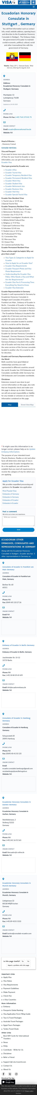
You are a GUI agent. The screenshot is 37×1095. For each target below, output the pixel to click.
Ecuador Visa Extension (14, 288)
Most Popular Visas (9, 491)
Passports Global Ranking (13, 1010)
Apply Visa (7, 977)
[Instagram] (16, 1074)
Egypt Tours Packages (11, 1025)
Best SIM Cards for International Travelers (16, 1037)
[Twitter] (10, 1074)
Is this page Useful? (11, 961)
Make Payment (9, 992)
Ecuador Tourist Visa (13, 173)
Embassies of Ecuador (10, 500)
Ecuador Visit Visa (12, 192)
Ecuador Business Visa (14, 189)
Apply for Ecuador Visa (13, 481)
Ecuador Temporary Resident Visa (18, 175)
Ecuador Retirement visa (15, 186)
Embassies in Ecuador (10, 503)
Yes (23, 961)
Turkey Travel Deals (11, 1029)
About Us (7, 1069)
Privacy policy (29, 1091)
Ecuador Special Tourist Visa (16, 195)
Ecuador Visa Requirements (16, 266)
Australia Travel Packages (13, 1021)
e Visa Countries (9, 1000)
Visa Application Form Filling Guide (16, 1014)
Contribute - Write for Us (13, 1050)
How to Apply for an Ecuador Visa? (19, 263)
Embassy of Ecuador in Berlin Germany (18, 645)
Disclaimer (7, 1053)
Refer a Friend (8, 1057)
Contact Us (7, 1066)
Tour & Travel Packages (12, 1018)
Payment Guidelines (11, 988)
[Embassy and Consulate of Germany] (25, 56)
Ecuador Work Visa (12, 181)
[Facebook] (3, 1074)
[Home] (8, 2)
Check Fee (7, 996)
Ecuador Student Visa (13, 184)
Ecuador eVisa (10, 170)
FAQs (5, 1046)
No (28, 961)
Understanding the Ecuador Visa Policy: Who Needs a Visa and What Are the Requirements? (19, 277)
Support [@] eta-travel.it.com (14, 1062)
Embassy (6, 1007)
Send (18, 529)
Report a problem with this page (18, 965)
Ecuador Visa (6, 162)
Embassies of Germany (11, 494)
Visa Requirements (10, 985)
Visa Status (7, 981)
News (5, 1042)
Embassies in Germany (11, 497)
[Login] (33, 2)
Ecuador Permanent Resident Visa (18, 178)
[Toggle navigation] (33, 7)
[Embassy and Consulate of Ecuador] (12, 56)
